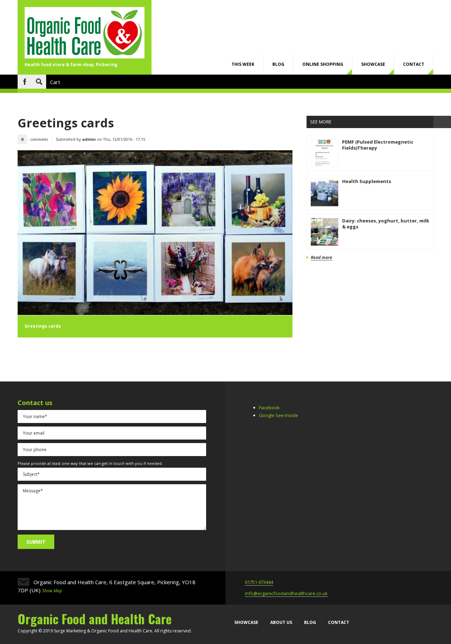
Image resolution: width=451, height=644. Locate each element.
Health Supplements (366, 181)
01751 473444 (259, 582)
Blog (278, 64)
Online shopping (322, 64)
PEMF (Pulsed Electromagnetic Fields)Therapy (377, 145)
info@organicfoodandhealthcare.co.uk (286, 593)
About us (281, 622)
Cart (55, 82)
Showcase (373, 64)
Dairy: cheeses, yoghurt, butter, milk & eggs (385, 223)
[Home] (84, 56)
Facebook (25, 82)
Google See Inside (278, 415)
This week (242, 64)
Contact (413, 64)
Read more (321, 257)
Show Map (52, 591)
